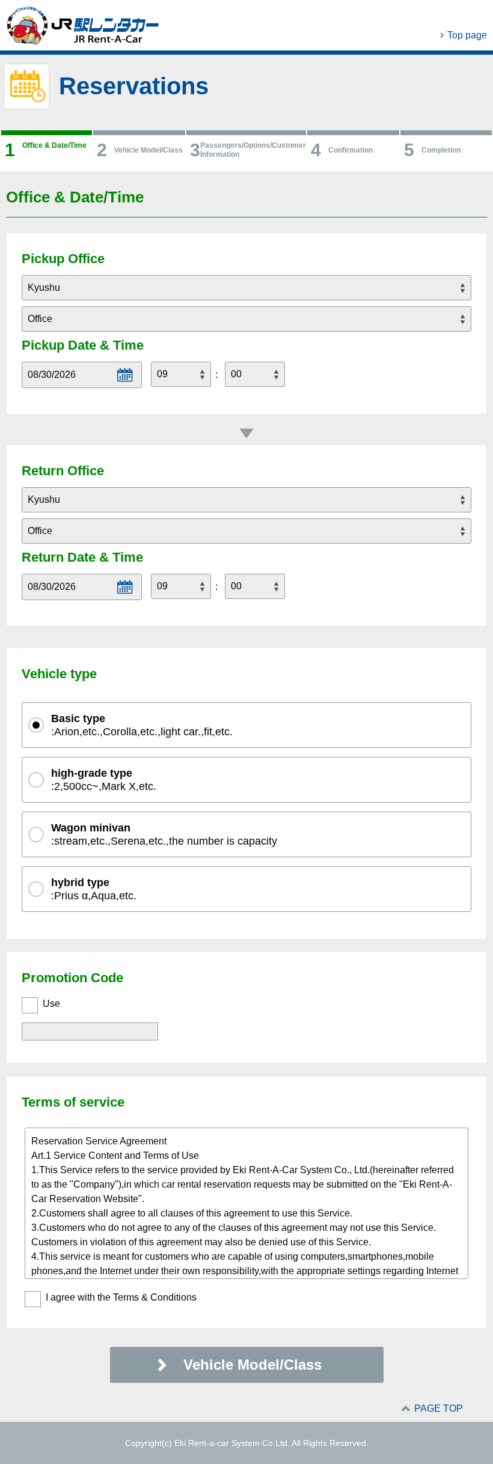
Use (51, 1003)
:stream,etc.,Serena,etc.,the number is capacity (164, 834)
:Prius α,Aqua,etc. (93, 889)
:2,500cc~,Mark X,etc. (103, 779)
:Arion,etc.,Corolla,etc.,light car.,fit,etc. (142, 725)
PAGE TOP (438, 1408)
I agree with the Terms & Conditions (121, 1297)
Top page (467, 35)
